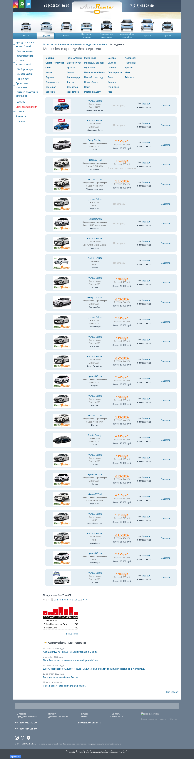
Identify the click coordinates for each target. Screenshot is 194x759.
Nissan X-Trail (95, 160)
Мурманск (89, 67)
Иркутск (71, 67)
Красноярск (73, 91)
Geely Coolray (94, 140)
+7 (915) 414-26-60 (26, 728)
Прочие (167, 35)
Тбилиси (129, 77)
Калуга (70, 82)
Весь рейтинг (72, 634)
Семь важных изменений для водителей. (64, 685)
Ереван (128, 67)
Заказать (166, 105)
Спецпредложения (26, 106)
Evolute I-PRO (94, 258)
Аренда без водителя (27, 717)
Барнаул (49, 77)
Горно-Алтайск (74, 58)
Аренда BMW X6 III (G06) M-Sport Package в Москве (70, 652)
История (52, 714)
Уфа (110, 91)
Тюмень (112, 82)
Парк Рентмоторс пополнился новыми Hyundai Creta (70, 660)
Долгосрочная (25, 55)
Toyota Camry (95, 435)
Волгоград (50, 87)
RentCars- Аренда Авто (56, 624)
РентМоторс (51, 621)
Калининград (73, 77)
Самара (112, 58)
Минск (128, 72)
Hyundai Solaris (94, 101)
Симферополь (115, 72)
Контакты (20, 116)
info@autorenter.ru (89, 722)
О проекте (21, 714)
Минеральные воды (94, 62)
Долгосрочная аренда (58, 717)
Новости (20, 102)
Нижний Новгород (93, 77)
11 (79, 599)
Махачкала (90, 58)
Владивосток (52, 82)
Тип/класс (23, 78)
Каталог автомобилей (69, 44)
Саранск (112, 62)
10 (75, 599)
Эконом (26, 35)
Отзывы (20, 121)
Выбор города (25, 69)
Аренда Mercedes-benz (95, 44)
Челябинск (130, 62)
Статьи (19, 111)
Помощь (83, 717)
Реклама (84, 714)
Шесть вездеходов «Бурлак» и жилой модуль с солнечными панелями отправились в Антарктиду (94, 668)
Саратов (112, 67)
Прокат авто (49, 44)
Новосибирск (91, 82)
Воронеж (50, 91)
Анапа (48, 72)
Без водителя (25, 51)
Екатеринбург (74, 62)
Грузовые (147, 35)
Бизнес (66, 35)
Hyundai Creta (94, 219)
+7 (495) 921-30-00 (26, 722)
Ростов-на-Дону (92, 91)
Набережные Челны (94, 72)
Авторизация (117, 717)
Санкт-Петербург (54, 62)
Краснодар (72, 87)
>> (87, 599)
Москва (49, 58)
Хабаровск (130, 58)
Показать (146, 103)
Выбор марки (25, 73)
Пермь (87, 87)
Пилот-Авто (51, 628)
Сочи (48, 67)
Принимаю (15, 757)
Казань (70, 72)
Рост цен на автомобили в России (60, 677)
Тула (110, 77)
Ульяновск (113, 87)
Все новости (172, 692)
